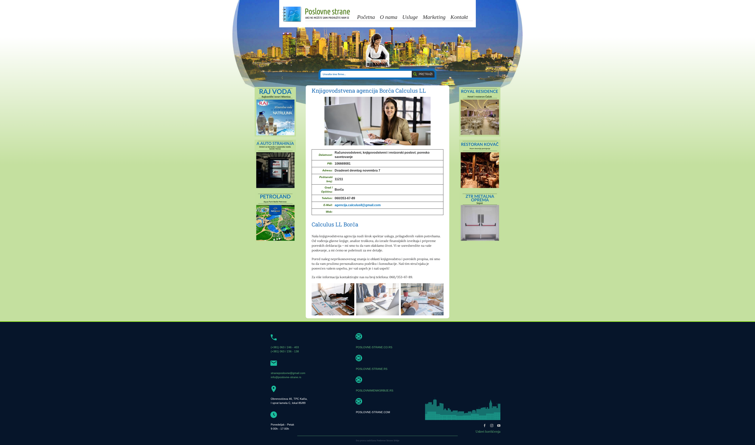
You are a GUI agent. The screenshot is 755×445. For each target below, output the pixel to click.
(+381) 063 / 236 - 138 (285, 351)
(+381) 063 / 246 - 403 (285, 347)
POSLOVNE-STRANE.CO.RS (374, 347)
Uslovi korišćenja (488, 431)
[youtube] (498, 425)
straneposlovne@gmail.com (288, 373)
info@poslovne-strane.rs (286, 377)
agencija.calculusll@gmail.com (358, 205)
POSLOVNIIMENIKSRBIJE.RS (374, 390)
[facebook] (484, 425)
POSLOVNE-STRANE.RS (371, 368)
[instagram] (491, 425)
